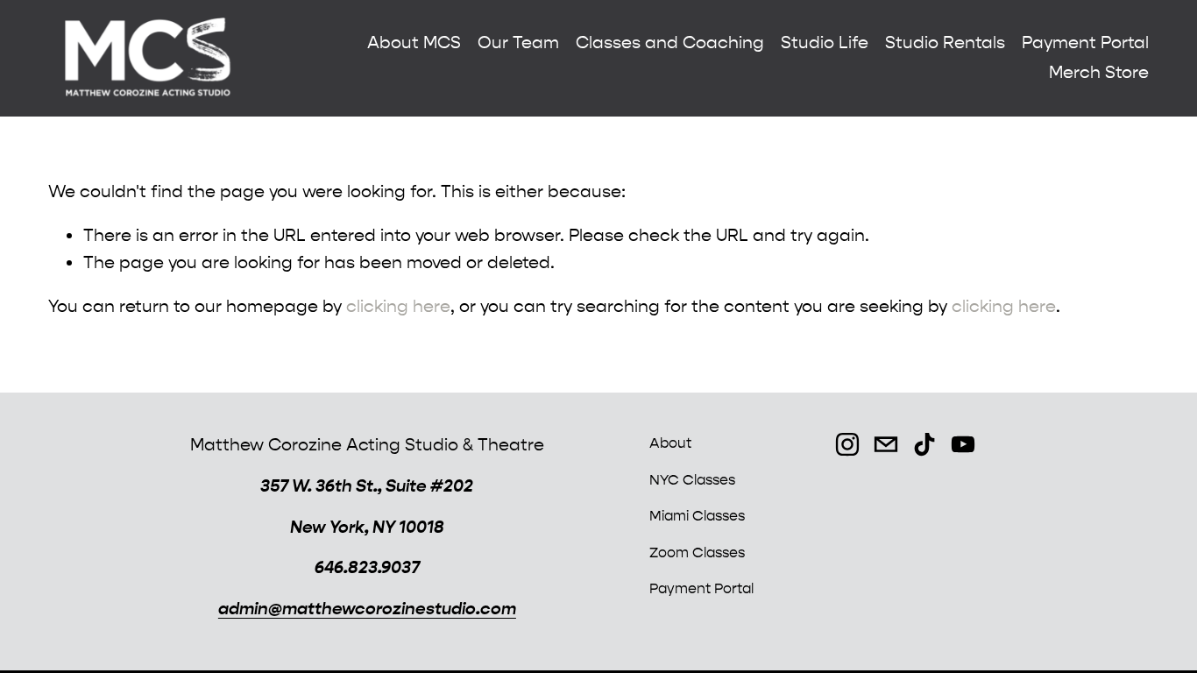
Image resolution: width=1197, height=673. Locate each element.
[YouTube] (963, 444)
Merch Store (1099, 72)
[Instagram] (847, 444)
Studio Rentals (945, 42)
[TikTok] (924, 444)
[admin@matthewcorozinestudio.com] (886, 444)
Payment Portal (1085, 42)
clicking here (398, 306)
